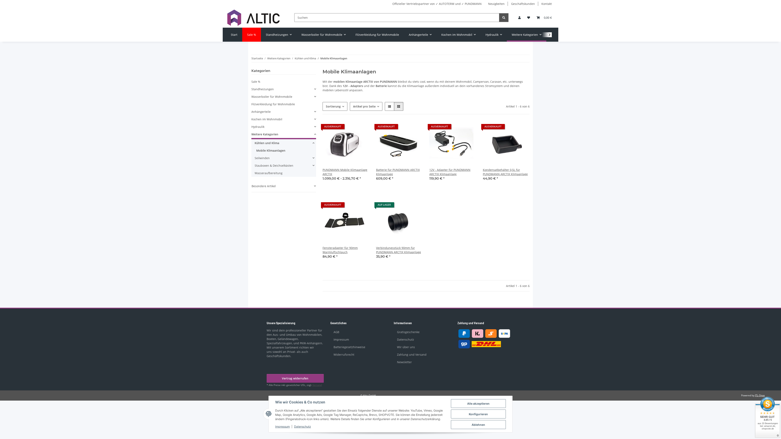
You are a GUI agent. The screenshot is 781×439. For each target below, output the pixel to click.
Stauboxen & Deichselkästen (274, 165)
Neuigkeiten (496, 4)
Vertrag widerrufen (295, 378)
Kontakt (546, 4)
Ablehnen (478, 424)
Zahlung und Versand (411, 354)
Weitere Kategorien (264, 134)
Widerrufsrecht (344, 354)
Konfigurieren (478, 414)
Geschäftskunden (523, 4)
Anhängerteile (261, 112)
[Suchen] (503, 17)
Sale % (255, 82)
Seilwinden (262, 158)
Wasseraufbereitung (269, 173)
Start (234, 35)
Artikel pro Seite (364, 106)
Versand (317, 385)
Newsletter (404, 362)
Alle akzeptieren (478, 403)
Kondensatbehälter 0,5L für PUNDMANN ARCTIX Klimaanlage (505, 172)
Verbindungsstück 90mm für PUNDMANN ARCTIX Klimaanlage (398, 250)
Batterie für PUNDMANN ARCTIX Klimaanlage (398, 172)
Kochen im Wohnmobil (266, 119)
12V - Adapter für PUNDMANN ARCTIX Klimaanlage (449, 172)
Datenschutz (302, 426)
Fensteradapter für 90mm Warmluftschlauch (340, 250)
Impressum (282, 426)
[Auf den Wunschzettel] (362, 127)
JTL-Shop (760, 395)
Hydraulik (257, 127)
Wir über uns (406, 347)
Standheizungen (262, 89)
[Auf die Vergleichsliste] (352, 127)
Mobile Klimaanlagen (270, 150)
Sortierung (333, 106)
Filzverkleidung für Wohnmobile (273, 104)
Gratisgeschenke (408, 332)
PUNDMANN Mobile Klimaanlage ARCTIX (345, 172)
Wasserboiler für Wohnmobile (271, 97)
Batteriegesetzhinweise (349, 347)
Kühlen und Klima (267, 143)
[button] (519, 18)
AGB (336, 332)
